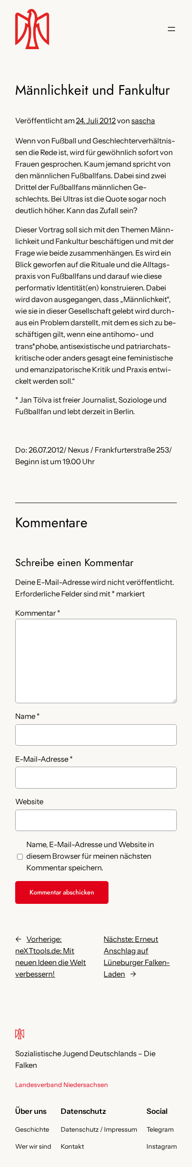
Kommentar (37, 613)
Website (29, 801)
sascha (143, 120)
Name (27, 716)
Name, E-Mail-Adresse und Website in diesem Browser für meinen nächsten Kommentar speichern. (90, 856)
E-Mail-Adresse (44, 759)
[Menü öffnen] (171, 29)
